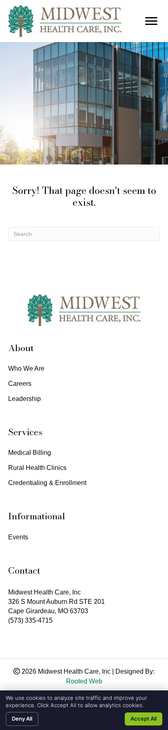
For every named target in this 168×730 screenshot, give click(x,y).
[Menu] (151, 21)
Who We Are (26, 368)
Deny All (22, 718)
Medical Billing (29, 453)
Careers (19, 384)
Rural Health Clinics (37, 468)
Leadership (24, 399)
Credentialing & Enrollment (47, 483)
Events (18, 537)
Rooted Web (84, 681)
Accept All (143, 718)
